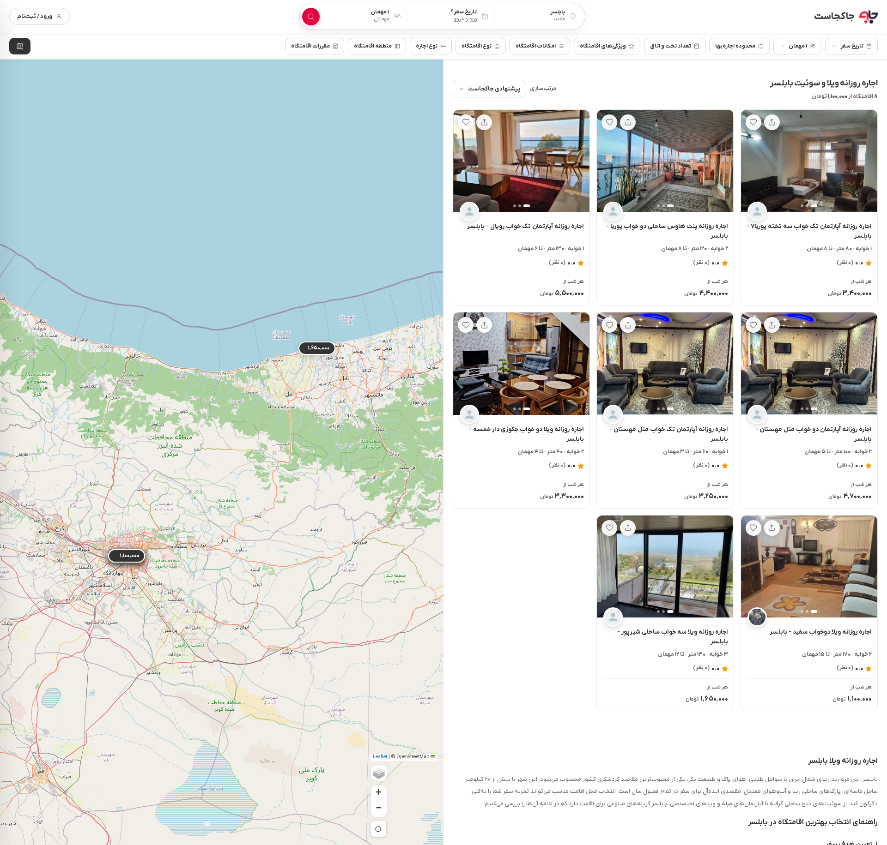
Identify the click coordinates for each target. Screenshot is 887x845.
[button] (866, 161)
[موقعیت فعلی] (378, 829)
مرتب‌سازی (543, 88)
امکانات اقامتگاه (536, 46)
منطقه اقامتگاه (373, 46)
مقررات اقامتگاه (310, 46)
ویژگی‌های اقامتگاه (603, 46)
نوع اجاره (426, 46)
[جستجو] (311, 16)
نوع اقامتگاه (477, 46)
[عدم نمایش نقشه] (19, 46)
